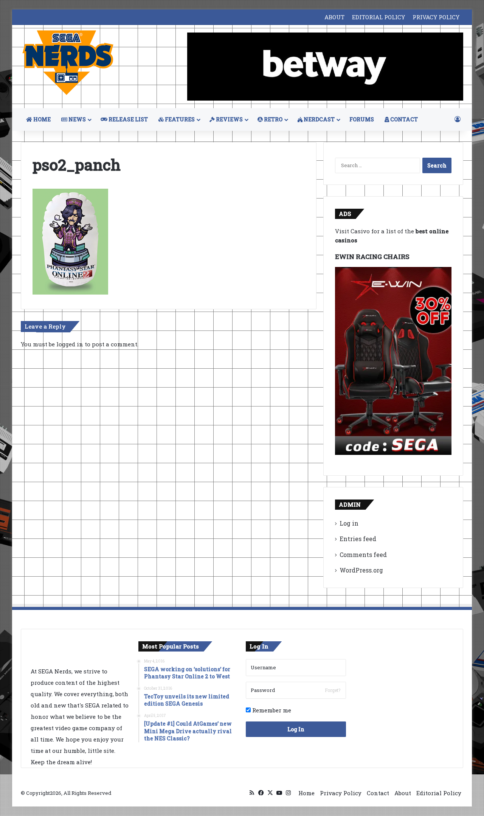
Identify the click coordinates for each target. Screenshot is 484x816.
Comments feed (363, 554)
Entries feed (358, 539)
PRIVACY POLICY (436, 17)
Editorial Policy (438, 793)
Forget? (332, 690)
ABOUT (334, 17)
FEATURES (179, 119)
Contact (378, 793)
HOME (41, 119)
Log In (295, 729)
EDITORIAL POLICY (378, 17)
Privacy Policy (340, 793)
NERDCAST (318, 119)
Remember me (271, 710)
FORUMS (361, 119)
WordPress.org (361, 570)
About (402, 793)
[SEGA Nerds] (68, 63)
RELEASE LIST (127, 119)
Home (306, 793)
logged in (69, 344)
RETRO (272, 119)
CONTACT (403, 119)
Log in (349, 523)
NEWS (76, 119)
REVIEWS (229, 119)
